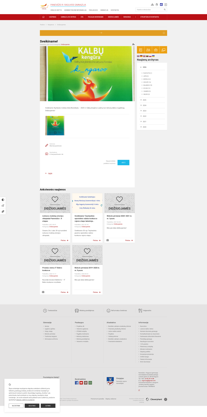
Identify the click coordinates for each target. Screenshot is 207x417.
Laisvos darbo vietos (146, 329)
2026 (144, 67)
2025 (144, 100)
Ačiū (123, 163)
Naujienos (51, 24)
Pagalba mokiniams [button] (95, 17)
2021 (144, 121)
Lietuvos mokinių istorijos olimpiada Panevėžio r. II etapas (53, 218)
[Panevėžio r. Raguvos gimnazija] (44, 6)
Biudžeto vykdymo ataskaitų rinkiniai (119, 326)
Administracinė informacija (75, 10)
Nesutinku (32, 406)
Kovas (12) (146, 88)
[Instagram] (85, 382)
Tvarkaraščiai (52, 310)
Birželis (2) (147, 79)
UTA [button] (82, 17)
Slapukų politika (145, 351)
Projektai (111, 334)
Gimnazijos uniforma (51, 339)
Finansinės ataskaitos (115, 341)
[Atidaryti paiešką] (164, 9)
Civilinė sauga (144, 356)
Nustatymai (16, 406)
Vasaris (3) (147, 91)
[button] (152, 4)
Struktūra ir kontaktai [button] (149, 17)
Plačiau (63, 240)
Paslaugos (93, 10)
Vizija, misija (48, 331)
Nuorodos (143, 326)
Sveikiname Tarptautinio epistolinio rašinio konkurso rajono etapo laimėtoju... (86, 218)
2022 (144, 116)
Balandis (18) (147, 85)
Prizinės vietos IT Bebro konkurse (52, 269)
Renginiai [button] (127, 17)
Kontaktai (115, 10)
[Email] (90, 382)
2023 (144, 111)
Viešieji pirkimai (113, 336)
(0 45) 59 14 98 (149, 378)
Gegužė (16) (147, 82)
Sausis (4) (146, 94)
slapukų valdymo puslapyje (25, 400)
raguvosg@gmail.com (149, 380)
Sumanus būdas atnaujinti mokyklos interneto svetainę (136, 400)
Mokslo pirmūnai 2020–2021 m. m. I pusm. (119, 217)
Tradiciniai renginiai (51, 336)
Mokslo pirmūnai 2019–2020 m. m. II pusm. (87, 269)
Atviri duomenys (145, 362)
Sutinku (48, 406)
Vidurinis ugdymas (82, 329)
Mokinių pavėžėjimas (86, 310)
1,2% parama (144, 344)
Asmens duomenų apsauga (148, 331)
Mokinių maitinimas (83, 336)
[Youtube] (81, 382)
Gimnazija (104, 10)
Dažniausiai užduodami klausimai (150, 336)
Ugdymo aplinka (50, 329)
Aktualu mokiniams (146, 349)
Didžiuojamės (61, 24)
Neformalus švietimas (119, 310)
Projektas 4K (80, 326)
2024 (144, 105)
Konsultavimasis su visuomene (149, 334)
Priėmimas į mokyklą (146, 346)
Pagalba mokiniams (83, 334)
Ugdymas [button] (52, 17)
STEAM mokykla (82, 331)
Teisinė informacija (146, 359)
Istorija (47, 326)
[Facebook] (76, 382)
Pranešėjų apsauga (146, 339)
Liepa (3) (146, 76)
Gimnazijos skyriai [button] (68, 17)
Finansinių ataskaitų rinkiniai (117, 329)
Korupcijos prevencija (147, 354)
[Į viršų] (165, 399)
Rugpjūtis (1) (147, 73)
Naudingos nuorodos (147, 341)
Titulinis (42, 24)
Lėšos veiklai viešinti (114, 331)
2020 (144, 127)
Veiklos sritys (56, 10)
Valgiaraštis (147, 310)
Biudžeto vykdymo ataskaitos (117, 339)
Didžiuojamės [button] (113, 17)
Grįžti (50, 173)
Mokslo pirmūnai (50, 334)
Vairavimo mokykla (82, 341)
